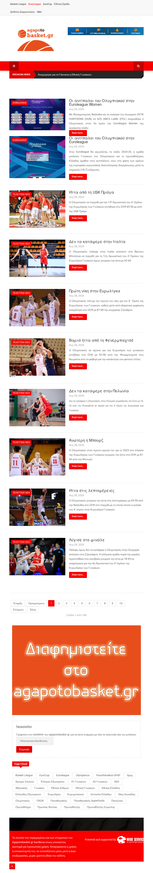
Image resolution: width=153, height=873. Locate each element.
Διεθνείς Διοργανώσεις (22, 11)
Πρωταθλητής (72, 807)
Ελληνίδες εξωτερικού (28, 794)
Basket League (18, 4)
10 (120, 603)
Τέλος (33, 609)
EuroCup (47, 4)
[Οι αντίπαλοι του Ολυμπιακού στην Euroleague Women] (37, 114)
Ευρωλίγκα (54, 794)
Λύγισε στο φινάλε (87, 539)
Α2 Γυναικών (100, 781)
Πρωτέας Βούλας (47, 807)
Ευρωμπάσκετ (75, 794)
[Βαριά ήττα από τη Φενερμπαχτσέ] (37, 357)
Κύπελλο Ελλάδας (101, 794)
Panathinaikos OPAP (108, 775)
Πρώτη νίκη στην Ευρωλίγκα (94, 290)
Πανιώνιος (117, 800)
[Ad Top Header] (106, 31)
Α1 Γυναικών (78, 781)
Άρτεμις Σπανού (24, 781)
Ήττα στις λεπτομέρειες (91, 490)
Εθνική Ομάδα (62, 4)
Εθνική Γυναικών (85, 787)
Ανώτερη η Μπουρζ (86, 440)
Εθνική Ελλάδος (111, 787)
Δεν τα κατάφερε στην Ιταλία (97, 241)
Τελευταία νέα (21, 194)
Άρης (130, 775)
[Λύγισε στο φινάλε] (37, 556)
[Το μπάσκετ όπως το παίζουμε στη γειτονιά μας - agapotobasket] (35, 39)
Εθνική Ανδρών (60, 787)
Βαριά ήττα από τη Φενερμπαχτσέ (101, 340)
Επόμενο (18, 609)
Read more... (78, 133)
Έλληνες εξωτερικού (53, 781)
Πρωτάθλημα (23, 807)
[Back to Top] (12, 866)
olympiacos (83, 775)
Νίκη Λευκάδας (126, 794)
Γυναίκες (39, 787)
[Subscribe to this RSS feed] (140, 96)
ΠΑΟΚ (40, 800)
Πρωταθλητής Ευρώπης (101, 807)
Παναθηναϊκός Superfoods (89, 800)
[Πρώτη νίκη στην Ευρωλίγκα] (37, 307)
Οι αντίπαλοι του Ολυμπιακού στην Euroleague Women (101, 102)
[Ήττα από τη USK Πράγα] (37, 208)
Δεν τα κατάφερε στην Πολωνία (99, 390)
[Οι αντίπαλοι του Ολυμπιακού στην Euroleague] (37, 156)
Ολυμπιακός (22, 800)
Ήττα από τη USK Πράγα (91, 192)
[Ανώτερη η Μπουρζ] (37, 457)
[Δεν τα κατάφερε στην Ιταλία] (37, 258)
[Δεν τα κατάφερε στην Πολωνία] (37, 407)
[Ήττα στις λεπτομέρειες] (37, 507)
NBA (39, 11)
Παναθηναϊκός (59, 800)
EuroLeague (34, 4)
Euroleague (19, 102)
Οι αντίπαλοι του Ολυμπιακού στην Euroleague (101, 139)
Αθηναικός (21, 787)
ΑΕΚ (116, 781)
